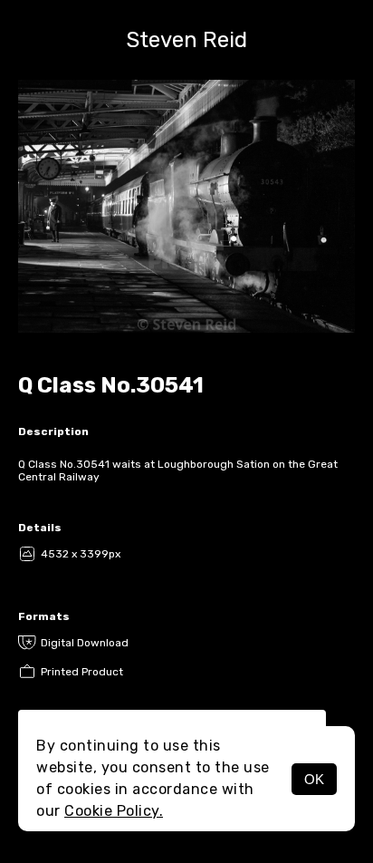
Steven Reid (186, 40)
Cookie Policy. (113, 810)
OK (314, 779)
